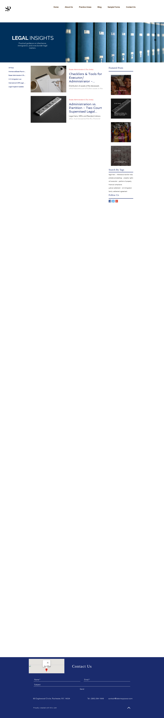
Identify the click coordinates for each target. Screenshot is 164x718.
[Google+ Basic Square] (116, 201)
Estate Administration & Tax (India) (81, 69)
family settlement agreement (118, 191)
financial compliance (115, 184)
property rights (128, 178)
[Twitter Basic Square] (113, 201)
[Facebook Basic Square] (110, 201)
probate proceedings (115, 178)
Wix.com (53, 708)
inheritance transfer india (125, 174)
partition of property (125, 181)
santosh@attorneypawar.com (120, 698)
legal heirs (112, 174)
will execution (113, 181)
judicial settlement (114, 188)
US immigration (127, 188)
